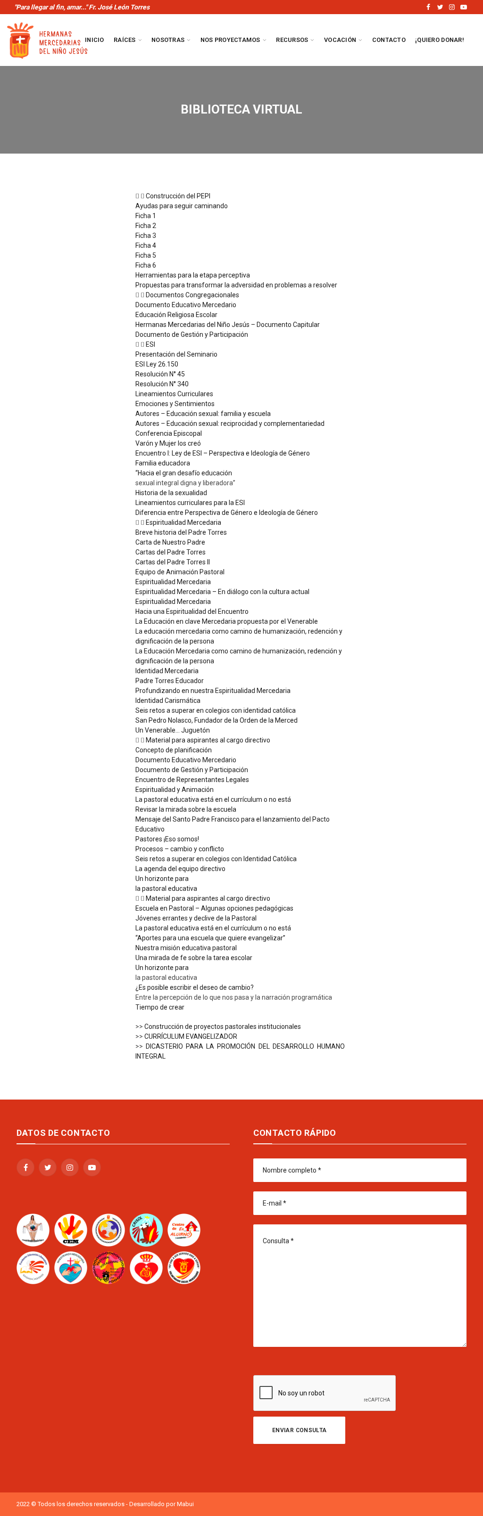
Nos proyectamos (230, 39)
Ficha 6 (145, 265)
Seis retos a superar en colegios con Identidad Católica (216, 859)
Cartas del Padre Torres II (172, 562)
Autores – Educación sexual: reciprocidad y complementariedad (230, 423)
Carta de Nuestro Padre (170, 542)
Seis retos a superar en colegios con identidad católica (215, 710)
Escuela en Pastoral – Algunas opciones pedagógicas (214, 908)
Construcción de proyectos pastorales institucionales (222, 1026)
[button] (240, 196)
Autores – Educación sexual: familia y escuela (203, 413)
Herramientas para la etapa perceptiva (192, 275)
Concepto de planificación (173, 750)
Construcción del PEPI (178, 196)
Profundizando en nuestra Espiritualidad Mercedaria (213, 690)
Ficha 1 (145, 216)
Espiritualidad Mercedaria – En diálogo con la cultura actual (222, 591)
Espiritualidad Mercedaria (183, 522)
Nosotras (167, 39)
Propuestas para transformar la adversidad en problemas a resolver (236, 285)
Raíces (125, 39)
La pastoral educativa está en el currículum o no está (213, 799)
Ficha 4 (145, 245)
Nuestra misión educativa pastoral (186, 948)
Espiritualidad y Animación (174, 789)
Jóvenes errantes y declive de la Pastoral (196, 918)
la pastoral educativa (166, 888)
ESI (150, 344)
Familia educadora (162, 463)
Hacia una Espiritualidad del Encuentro (192, 611)
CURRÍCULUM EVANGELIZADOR (190, 1036)
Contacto (389, 39)
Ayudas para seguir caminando (181, 206)
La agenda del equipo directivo (180, 868)
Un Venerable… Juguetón (172, 730)
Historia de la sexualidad (171, 493)
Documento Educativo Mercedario (185, 305)
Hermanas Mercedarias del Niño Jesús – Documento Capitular (227, 324)
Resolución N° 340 (162, 384)
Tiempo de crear (159, 1007)
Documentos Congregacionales (192, 295)
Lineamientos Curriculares (174, 394)
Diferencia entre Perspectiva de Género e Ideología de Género (226, 512)
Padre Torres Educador (169, 681)
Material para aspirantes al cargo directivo (208, 740)
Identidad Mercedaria (167, 671)
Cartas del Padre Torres (170, 552)
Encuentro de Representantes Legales (192, 779)
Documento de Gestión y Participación (191, 334)
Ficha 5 (145, 255)
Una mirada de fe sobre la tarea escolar (193, 958)
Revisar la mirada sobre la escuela (185, 809)
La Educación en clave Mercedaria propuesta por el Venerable (226, 621)
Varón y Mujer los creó (168, 443)
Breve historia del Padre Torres (181, 532)
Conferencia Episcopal (168, 433)
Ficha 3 (145, 235)
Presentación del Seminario (176, 354)
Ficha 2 (145, 225)
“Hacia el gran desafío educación (183, 473)
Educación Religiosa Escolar (176, 314)
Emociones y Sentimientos (175, 404)
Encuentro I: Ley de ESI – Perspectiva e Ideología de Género (222, 453)
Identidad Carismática (167, 700)
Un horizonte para (162, 878)
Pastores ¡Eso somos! (167, 839)
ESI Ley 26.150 (156, 364)
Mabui (185, 1504)
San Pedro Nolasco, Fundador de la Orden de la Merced (216, 720)
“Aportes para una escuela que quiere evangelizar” (210, 938)
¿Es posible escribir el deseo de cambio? (194, 987)
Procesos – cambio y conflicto (179, 849)
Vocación (340, 39)
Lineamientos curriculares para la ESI (190, 502)
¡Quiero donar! (439, 39)
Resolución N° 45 (160, 374)
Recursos (292, 39)
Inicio (94, 39)
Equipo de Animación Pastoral (180, 572)
